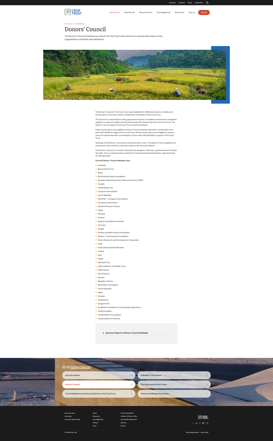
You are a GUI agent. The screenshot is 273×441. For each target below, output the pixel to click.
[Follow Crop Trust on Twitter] (193, 423)
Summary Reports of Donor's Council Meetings (127, 333)
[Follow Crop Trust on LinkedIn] (196, 423)
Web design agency (192, 432)
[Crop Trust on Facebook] (199, 423)
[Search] (207, 2)
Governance (80, 367)
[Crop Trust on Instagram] (207, 423)
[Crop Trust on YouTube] (203, 423)
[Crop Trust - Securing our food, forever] (73, 12)
